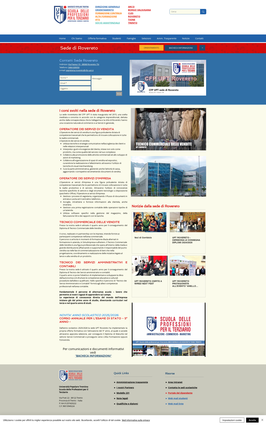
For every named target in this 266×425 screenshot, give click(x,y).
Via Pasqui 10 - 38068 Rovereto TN (83, 64)
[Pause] (135, 146)
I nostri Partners (125, 387)
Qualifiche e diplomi (127, 403)
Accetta (252, 420)
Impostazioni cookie (232, 420)
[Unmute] (140, 146)
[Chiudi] (262, 420)
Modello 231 (123, 392)
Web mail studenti (178, 398)
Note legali (122, 398)
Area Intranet (175, 382)
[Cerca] (203, 11)
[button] (147, 38)
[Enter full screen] (202, 146)
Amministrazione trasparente (132, 382)
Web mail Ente (175, 403)
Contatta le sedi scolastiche (182, 387)
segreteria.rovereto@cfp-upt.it (80, 70)
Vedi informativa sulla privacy (136, 420)
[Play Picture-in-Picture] (197, 146)
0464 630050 (73, 67)
